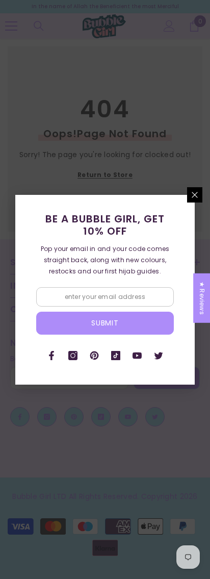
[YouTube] (137, 355)
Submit (104, 323)
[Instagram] (73, 355)
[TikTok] (115, 355)
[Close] (194, 195)
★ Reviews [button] (202, 297)
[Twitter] (158, 355)
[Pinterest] (94, 355)
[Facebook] (51, 355)
